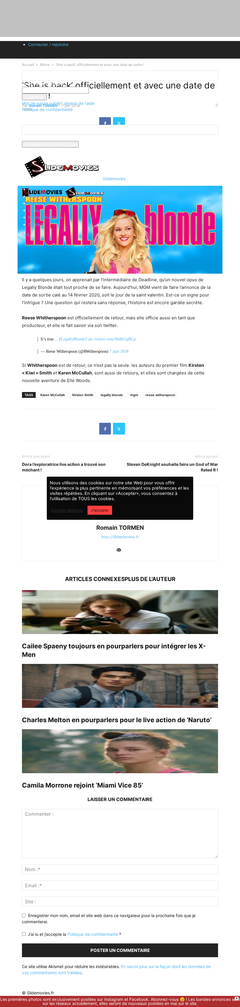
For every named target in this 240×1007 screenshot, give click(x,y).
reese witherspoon (160, 395)
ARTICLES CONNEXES (95, 579)
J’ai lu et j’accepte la (74, 934)
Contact (35, 224)
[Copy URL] (133, 429)
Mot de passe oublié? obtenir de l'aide (58, 103)
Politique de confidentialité (47, 109)
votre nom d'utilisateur (43, 83)
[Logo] (43, 198)
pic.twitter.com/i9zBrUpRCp (112, 339)
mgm (134, 395)
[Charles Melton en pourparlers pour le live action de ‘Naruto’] (120, 686)
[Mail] (119, 550)
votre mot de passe (107, 90)
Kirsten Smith (82, 395)
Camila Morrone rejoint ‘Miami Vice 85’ (82, 785)
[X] (119, 429)
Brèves (34, 203)
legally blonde (112, 395)
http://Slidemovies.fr (120, 536)
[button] (23, 235)
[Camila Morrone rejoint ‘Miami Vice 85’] (120, 751)
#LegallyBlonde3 (73, 339)
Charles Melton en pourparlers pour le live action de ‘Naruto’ (117, 720)
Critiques (36, 210)
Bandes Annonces (45, 217)
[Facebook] (105, 429)
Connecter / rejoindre (48, 44)
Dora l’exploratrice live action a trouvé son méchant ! (64, 467)
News (33, 196)
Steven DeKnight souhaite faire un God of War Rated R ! (172, 467)
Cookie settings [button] (67, 510)
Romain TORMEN (120, 527)
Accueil (35, 189)
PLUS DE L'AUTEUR (150, 579)
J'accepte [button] (100, 510)
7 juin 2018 (118, 351)
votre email (32, 137)
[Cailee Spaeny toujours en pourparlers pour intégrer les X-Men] (120, 612)
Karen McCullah (52, 395)
